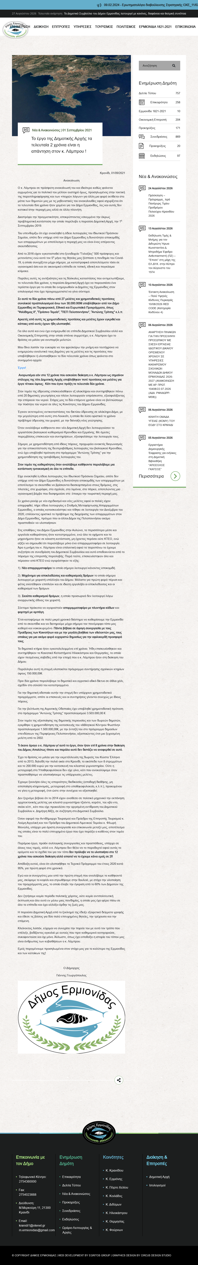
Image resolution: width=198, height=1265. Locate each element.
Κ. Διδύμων (113, 1204)
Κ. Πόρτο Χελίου (117, 1187)
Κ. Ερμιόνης (114, 1179)
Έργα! (22, 367)
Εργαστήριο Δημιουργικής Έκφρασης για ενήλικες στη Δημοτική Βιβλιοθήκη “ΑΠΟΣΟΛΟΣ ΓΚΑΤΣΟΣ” (162, 457)
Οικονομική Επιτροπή (159, 119)
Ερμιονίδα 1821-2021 (155, 26)
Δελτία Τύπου (159, 93)
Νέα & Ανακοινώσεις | (47, 130)
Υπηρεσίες (82, 26)
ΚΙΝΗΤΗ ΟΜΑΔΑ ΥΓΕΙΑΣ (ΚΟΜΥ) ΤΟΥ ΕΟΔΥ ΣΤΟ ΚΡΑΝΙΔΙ (161, 420)
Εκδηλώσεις (165, 155)
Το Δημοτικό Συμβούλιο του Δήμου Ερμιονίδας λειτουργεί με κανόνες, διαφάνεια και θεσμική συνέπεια (125, 13)
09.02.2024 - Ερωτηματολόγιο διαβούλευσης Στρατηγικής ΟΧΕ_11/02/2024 (106, 5)
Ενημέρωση (20, 26)
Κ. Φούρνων (114, 1230)
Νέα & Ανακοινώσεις (76, 1193)
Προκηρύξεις (159, 128)
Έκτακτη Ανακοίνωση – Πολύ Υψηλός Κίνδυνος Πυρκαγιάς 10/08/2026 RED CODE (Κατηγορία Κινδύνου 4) (161, 302)
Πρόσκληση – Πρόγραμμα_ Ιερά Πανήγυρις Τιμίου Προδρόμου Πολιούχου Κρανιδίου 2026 (161, 205)
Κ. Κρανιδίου (114, 1170)
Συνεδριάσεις (165, 136)
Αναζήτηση (150, 65)
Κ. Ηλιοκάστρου (116, 1213)
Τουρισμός (104, 26)
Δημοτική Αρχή (159, 1177)
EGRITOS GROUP (99, 1255)
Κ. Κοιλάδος (114, 1196)
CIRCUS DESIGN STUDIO (156, 1255)
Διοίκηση (41, 26)
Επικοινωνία (185, 26)
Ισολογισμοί (157, 1185)
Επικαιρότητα (165, 102)
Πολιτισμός (126, 26)
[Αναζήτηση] (173, 65)
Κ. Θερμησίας (115, 1221)
